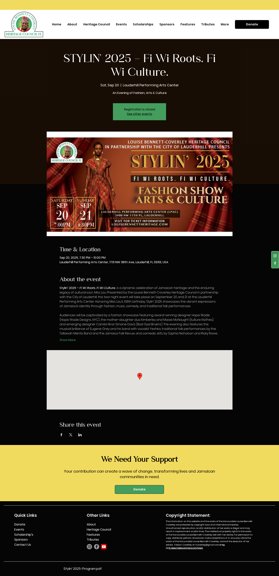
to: (169, 548)
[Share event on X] (71, 434)
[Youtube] (103, 546)
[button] (121, 24)
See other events (139, 114)
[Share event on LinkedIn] (80, 434)
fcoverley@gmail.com (207, 544)
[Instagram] (275, 256)
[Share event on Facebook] (61, 434)
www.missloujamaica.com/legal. (187, 548)
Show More (68, 340)
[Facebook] (275, 263)
